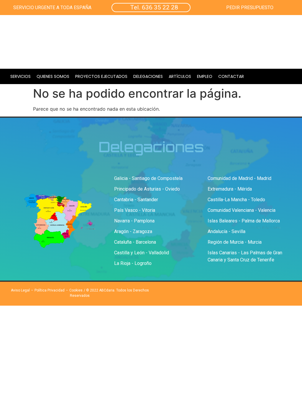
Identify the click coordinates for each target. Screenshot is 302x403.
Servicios (20, 76)
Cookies (76, 290)
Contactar (231, 76)
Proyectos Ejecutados (101, 76)
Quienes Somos (53, 76)
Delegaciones (148, 76)
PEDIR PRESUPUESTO (249, 7)
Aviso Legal (20, 290)
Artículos (180, 76)
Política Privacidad (50, 290)
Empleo (204, 76)
